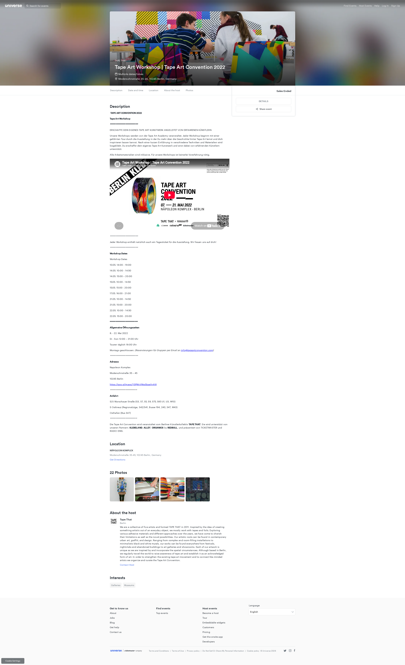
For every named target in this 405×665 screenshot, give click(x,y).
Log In (385, 5)
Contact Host (127, 564)
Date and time (135, 90)
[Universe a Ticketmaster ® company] (126, 650)
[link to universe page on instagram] (290, 651)
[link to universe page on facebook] (294, 651)
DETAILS (263, 101)
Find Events (350, 5)
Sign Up (395, 5)
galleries (115, 585)
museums (129, 585)
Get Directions (117, 459)
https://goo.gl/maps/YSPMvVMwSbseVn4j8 (133, 384)
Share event (265, 109)
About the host (172, 90)
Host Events (365, 5)
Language (254, 605)
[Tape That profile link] (113, 542)
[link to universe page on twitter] (285, 651)
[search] (27, 6)
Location (153, 90)
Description (116, 90)
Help (376, 5)
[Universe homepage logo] (13, 6)
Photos (189, 90)
